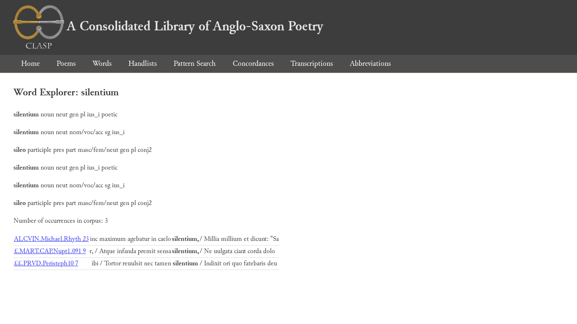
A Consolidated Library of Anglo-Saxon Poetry (195, 26)
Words (102, 63)
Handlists (142, 63)
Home (30, 63)
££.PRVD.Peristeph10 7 (46, 263)
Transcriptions (312, 63)
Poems (66, 63)
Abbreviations (370, 63)
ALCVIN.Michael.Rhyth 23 (51, 239)
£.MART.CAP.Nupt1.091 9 (50, 251)
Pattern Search (195, 63)
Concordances (253, 63)
